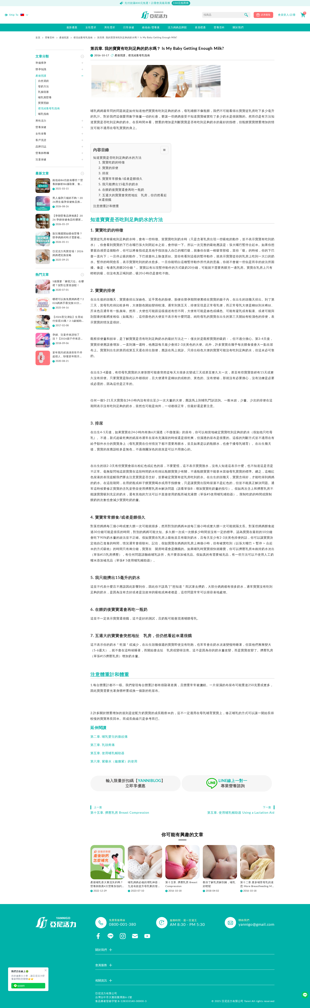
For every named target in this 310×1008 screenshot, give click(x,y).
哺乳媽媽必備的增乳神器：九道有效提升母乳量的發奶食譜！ (144, 884)
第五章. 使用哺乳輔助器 (107, 753)
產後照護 (64, 38)
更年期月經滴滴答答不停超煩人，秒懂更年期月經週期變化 (67, 354)
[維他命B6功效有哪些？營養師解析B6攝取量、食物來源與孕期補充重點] (43, 185)
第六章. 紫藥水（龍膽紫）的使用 (113, 761)
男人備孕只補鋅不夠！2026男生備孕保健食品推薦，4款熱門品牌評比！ (67, 200)
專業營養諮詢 (232, 783)
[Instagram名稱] (123, 936)
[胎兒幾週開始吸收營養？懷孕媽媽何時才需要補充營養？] (43, 239)
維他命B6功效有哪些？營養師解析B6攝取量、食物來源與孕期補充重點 (67, 182)
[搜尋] (246, 14)
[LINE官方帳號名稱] (110, 936)
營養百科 (50, 38)
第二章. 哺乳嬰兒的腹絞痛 (109, 736)
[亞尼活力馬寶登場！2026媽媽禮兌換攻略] (43, 256)
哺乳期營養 (45, 97)
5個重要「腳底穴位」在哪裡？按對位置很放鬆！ (68, 283)
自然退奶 (43, 81)
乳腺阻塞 (43, 92)
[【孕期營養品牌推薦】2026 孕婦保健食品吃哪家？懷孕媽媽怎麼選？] (43, 221)
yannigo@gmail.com (256, 925)
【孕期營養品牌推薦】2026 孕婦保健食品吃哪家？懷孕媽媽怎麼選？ (67, 218)
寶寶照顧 (43, 103)
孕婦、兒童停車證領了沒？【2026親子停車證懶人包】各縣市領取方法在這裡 (67, 337)
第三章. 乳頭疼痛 (102, 745)
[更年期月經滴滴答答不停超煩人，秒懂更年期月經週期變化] (43, 358)
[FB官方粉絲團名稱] (98, 936)
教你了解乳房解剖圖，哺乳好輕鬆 (219, 884)
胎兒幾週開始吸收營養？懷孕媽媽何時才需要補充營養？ (67, 235)
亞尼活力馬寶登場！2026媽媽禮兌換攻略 (67, 253)
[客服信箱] (135, 936)
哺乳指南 (43, 114)
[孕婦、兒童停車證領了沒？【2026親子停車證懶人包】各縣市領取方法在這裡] (43, 340)
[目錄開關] (164, 150)
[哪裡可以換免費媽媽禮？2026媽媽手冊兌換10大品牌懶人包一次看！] (43, 304)
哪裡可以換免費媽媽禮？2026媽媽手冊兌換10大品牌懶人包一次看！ (68, 301)
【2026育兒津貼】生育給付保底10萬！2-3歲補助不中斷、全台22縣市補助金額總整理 (67, 319)
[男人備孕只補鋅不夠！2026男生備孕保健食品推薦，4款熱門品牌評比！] (43, 203)
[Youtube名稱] (147, 936)
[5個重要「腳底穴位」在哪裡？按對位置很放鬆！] (43, 287)
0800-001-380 (122, 925)
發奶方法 (43, 86)
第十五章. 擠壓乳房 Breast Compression (181, 884)
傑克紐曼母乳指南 (83, 38)
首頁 (38, 38)
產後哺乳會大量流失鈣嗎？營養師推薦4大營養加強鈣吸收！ (107, 884)
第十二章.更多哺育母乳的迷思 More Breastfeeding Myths (257, 884)
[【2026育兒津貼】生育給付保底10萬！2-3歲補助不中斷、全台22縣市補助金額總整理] (43, 322)
